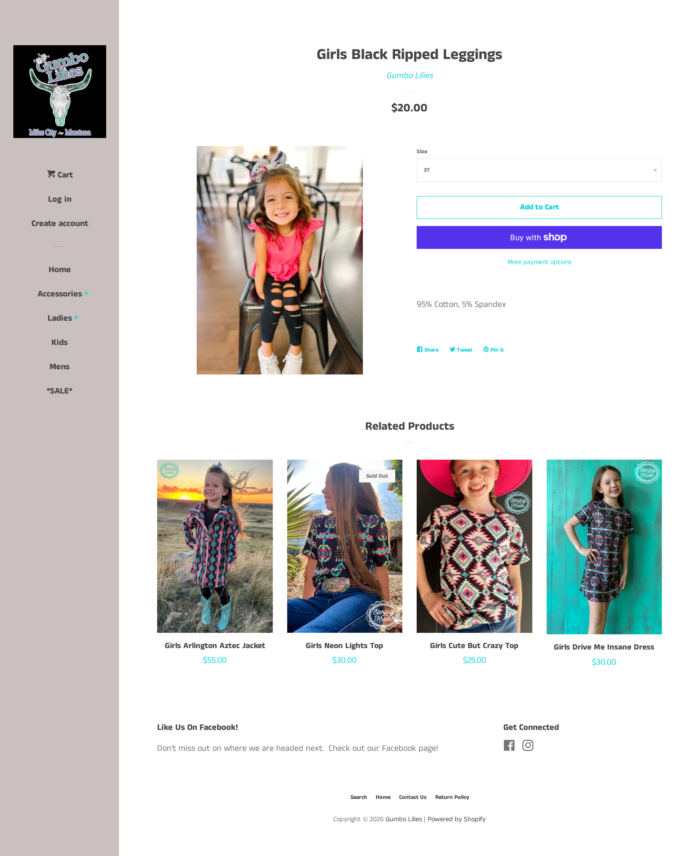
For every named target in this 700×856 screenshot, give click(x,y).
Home (60, 270)
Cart (64, 175)
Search (358, 797)
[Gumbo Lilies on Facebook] (509, 747)
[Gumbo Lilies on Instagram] (528, 747)
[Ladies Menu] (76, 319)
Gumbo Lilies (409, 75)
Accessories (60, 294)
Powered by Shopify (457, 819)
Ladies (60, 318)
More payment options (539, 262)
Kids (59, 342)
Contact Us (413, 797)
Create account (59, 223)
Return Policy (452, 797)
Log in (59, 199)
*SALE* (59, 391)
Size (422, 152)
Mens (60, 367)
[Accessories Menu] (86, 294)
